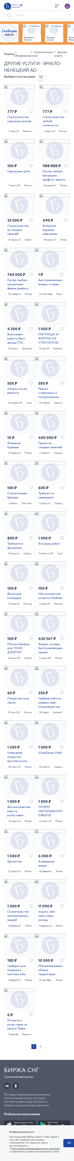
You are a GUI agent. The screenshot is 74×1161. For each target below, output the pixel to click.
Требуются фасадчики (15, 546)
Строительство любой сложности (53, 121)
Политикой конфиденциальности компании (35, 1148)
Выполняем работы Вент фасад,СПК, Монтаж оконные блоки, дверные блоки (18, 339)
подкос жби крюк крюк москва (46, 916)
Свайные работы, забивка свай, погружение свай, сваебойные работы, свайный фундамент (50, 703)
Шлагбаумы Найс (50, 753)
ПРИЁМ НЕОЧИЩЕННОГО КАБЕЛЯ (50, 811)
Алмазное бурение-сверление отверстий (50, 230)
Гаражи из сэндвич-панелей (50, 445)
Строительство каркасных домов (19, 119)
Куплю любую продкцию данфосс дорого (54, 176)
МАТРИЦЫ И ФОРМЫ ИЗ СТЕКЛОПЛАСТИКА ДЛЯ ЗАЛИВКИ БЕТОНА (50, 339)
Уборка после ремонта (17, 391)
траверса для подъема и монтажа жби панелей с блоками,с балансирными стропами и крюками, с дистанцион (17, 970)
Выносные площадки (14, 596)
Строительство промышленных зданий (18, 916)
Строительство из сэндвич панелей (18, 230)
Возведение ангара (46, 864)
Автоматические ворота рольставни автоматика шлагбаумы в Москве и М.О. (18, 811)
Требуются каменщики (46, 496)
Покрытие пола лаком (18, 701)
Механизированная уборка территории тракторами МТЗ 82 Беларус (50, 970)
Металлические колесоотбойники (50, 596)
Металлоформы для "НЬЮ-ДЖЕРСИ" (18, 648)
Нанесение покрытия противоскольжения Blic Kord (19, 757)
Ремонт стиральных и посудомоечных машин (49, 393)
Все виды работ (49, 544)
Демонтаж (14, 862)
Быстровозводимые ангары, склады (50, 282)
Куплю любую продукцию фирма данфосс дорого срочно (18, 284)
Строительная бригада (17, 496)
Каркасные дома (18, 172)
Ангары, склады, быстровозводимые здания (50, 648)
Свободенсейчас (9, 33)
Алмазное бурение (14, 445)
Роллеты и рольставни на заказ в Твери (17, 1025)
